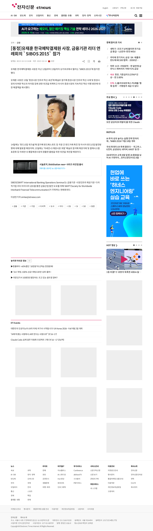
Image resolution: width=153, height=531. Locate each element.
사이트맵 (90, 509)
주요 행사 (111, 97)
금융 (18, 42)
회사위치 (134, 487)
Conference (78, 470)
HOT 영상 (111, 245)
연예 (44, 470)
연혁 (132, 479)
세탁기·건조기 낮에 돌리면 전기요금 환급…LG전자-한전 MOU (125, 50)
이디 (61, 206)
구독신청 (123, 8)
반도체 (23, 15)
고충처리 (111, 491)
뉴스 (12, 466)
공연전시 (46, 479)
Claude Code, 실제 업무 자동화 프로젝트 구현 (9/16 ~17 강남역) (37, 339)
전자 (31, 15)
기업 (33, 206)
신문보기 (115, 8)
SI (77, 206)
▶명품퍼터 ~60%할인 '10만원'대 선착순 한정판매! (32, 266)
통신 (49, 15)
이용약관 (111, 483)
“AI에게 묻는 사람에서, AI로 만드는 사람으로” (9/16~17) (34, 334)
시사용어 (77, 479)
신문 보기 (93, 474)
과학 (77, 15)
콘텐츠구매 (94, 479)
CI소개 (133, 483)
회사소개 (23, 517)
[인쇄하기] (99, 61)
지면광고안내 (113, 470)
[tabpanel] (124, 67)
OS (69, 206)
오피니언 (98, 15)
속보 (12, 470)
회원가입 (139, 8)
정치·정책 (86, 15)
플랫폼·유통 (66, 15)
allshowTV (78, 474)
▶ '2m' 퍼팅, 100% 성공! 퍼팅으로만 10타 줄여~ (31, 272)
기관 (24, 206)
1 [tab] (139, 42)
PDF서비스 (78, 483)
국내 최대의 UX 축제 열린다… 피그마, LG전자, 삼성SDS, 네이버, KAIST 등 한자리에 (123, 149)
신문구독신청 (95, 470)
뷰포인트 (61, 483)
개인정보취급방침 (114, 487)
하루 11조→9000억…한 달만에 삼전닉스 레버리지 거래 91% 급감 (125, 67)
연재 (29, 500)
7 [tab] (139, 97)
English (105, 8)
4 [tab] (131, 97)
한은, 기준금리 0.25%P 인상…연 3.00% (124, 76)
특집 (29, 495)
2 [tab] (141, 42)
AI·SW (14, 15)
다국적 (42, 206)
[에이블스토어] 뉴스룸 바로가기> (52, 168)
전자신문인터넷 (136, 474)
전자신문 (134, 470)
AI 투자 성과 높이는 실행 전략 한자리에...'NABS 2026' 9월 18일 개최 (122, 140)
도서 (52, 206)
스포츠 (29, 491)
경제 (56, 15)
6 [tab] (136, 97)
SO (84, 206)
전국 (29, 487)
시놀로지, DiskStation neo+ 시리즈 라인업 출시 (61, 164)
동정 (93, 206)
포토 (44, 474)
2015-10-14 (45, 61)
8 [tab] (141, 97)
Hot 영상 (61, 479)
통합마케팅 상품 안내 (115, 479)
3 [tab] (129, 97)
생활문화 (46, 483)
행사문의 (111, 474)
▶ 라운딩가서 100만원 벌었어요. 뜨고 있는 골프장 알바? (34, 277)
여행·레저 (46, 487)
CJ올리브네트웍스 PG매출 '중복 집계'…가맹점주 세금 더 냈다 (126, 84)
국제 (29, 483)
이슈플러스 (62, 470)
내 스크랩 (93, 488)
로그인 (133, 8)
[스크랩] (89, 61)
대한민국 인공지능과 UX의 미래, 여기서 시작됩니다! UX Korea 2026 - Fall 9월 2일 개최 (47, 328)
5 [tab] (134, 97)
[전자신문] (31, 6)
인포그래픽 (62, 487)
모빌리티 (40, 15)
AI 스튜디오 (62, 474)
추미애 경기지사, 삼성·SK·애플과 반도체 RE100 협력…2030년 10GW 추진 (125, 59)
